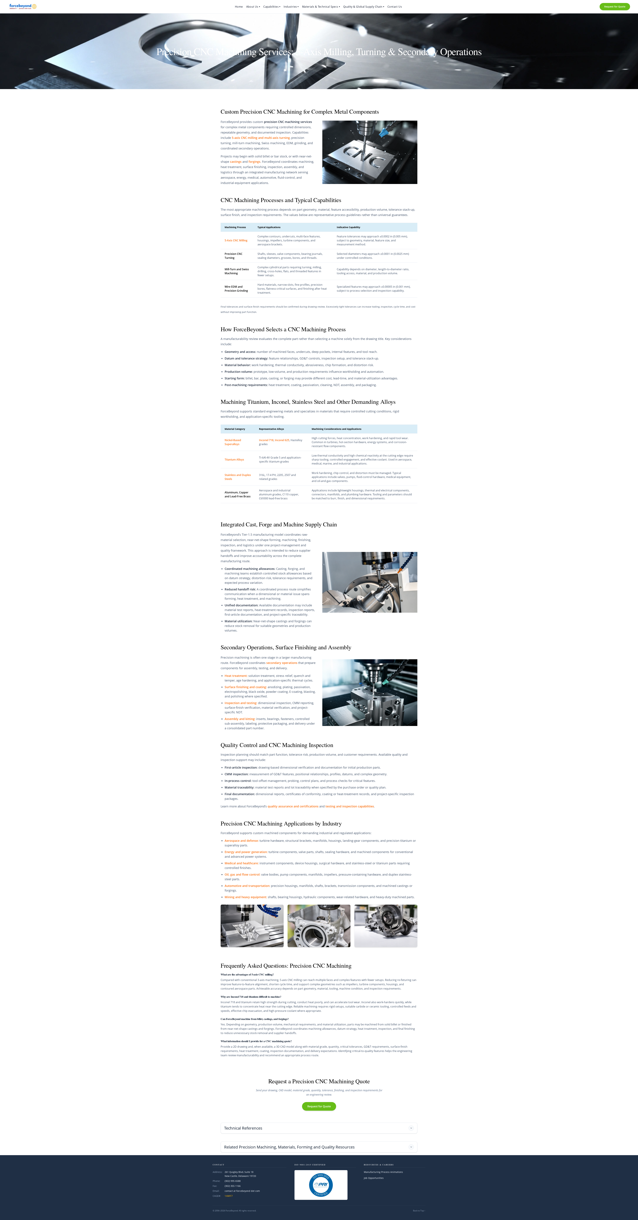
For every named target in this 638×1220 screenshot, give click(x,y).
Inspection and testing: (241, 703)
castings (236, 162)
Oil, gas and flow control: (242, 874)
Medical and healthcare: (242, 863)
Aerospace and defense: (242, 841)
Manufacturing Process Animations (383, 1172)
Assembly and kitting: (240, 719)
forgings (254, 162)
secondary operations (281, 663)
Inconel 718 (266, 440)
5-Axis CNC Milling (236, 240)
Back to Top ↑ (419, 1210)
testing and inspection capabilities (349, 806)
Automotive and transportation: (247, 886)
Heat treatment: (236, 676)
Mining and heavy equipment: (246, 897)
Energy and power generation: (246, 852)
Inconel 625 (282, 440)
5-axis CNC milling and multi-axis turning (261, 138)
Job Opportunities (374, 1178)
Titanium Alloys (234, 459)
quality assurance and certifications (293, 806)
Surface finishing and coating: (246, 687)
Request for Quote (614, 6)
